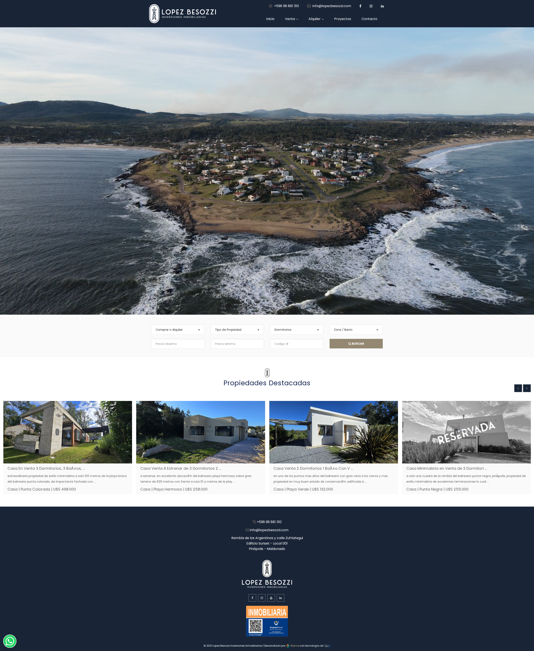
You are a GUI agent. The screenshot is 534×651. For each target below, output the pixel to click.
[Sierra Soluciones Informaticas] (327, 645)
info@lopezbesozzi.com (331, 6)
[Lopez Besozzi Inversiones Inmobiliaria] (182, 13)
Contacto (369, 18)
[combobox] (177, 330)
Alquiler (315, 18)
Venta (290, 18)
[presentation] (518, 388)
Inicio (270, 18)
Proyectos (342, 18)
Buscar (357, 344)
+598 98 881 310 (286, 6)
